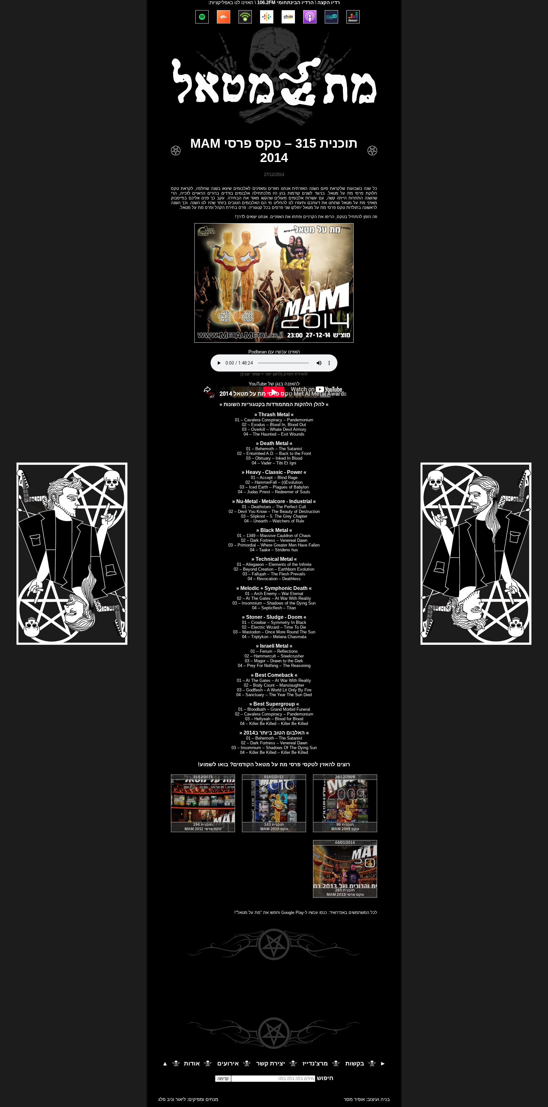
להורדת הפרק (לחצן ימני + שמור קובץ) (274, 374)
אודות (192, 1063)
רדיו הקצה (328, 2)
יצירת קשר (270, 1063)
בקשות (354, 1063)
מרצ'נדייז (315, 1063)
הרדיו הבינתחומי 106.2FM (285, 2)
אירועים (228, 1063)
